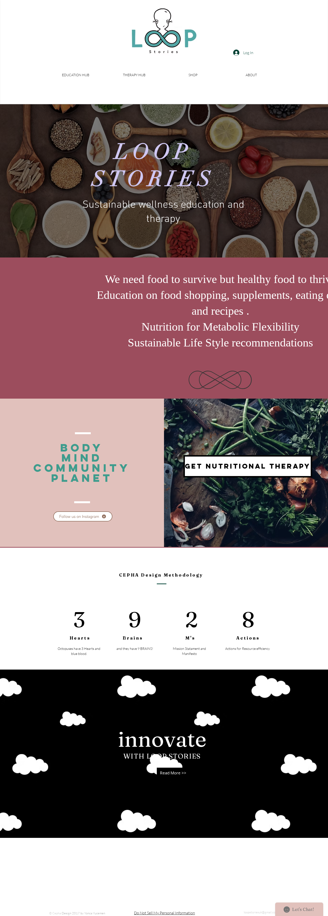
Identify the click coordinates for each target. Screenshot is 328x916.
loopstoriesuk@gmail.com (261, 912)
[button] (75, 75)
